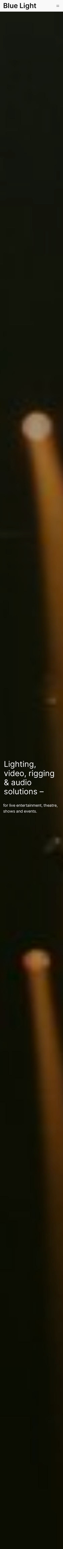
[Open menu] (58, 6)
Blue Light (19, 6)
